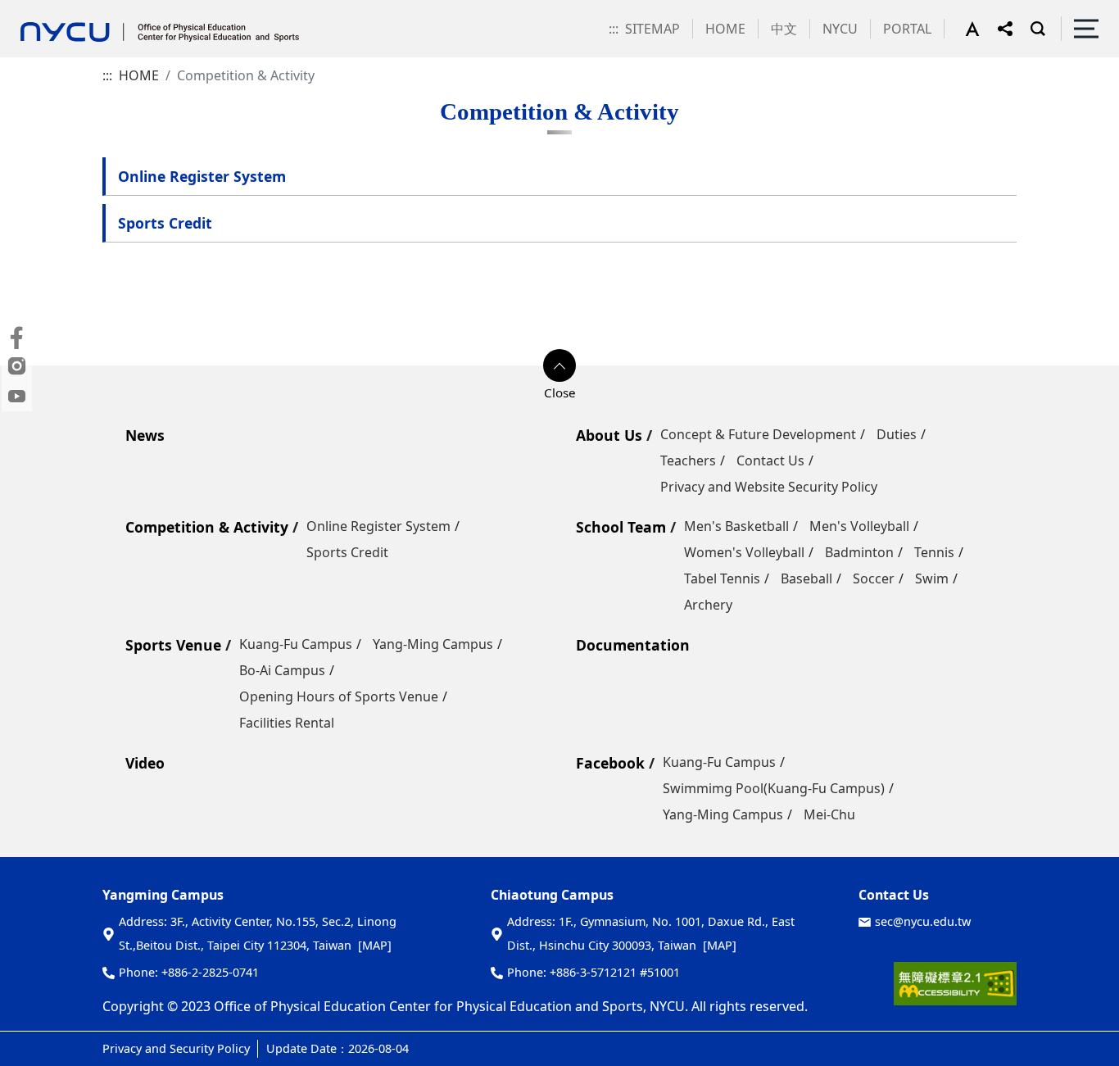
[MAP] (375, 945)
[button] (981, 28)
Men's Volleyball (859, 526)
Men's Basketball (736, 526)
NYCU (840, 29)
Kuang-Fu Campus (295, 644)
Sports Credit (165, 223)
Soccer (874, 578)
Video (145, 763)
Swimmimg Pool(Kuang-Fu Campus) (774, 788)
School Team (621, 527)
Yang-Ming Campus (433, 644)
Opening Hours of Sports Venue (338, 696)
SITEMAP (652, 29)
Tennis (934, 552)
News (145, 435)
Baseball (806, 578)
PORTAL (907, 29)
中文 (784, 29)
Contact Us (770, 460)
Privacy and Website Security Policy (768, 487)
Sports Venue (173, 645)
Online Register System (202, 176)
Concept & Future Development (758, 434)
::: (613, 29)
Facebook (610, 763)
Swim (932, 578)
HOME (725, 29)
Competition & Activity (206, 527)
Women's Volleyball (744, 552)
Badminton (859, 552)
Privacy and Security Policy (176, 1048)
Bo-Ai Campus (282, 670)
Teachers (688, 460)
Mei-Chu (829, 814)
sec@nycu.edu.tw (923, 921)
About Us (609, 435)
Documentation (633, 645)
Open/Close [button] (559, 365)
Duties (897, 434)
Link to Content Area (63, 10)
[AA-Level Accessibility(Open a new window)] (955, 990)
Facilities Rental (286, 723)
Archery (708, 605)
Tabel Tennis (722, 578)
